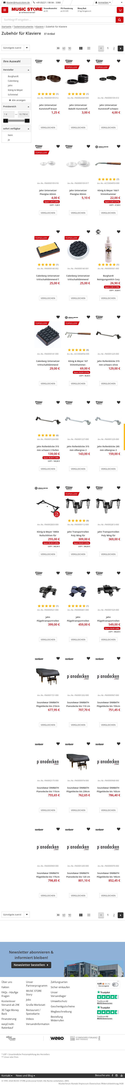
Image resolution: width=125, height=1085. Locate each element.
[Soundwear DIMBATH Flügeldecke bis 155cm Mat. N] (108, 676)
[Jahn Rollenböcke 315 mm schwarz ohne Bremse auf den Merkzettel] (118, 317)
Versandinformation (37, 1024)
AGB (121, 1083)
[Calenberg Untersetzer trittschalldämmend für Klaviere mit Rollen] (78, 263)
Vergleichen (48, 127)
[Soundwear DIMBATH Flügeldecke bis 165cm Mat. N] (108, 761)
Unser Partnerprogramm (36, 983)
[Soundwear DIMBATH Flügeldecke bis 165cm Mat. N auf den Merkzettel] (118, 743)
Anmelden (103, 2)
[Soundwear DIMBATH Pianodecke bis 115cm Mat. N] (47, 761)
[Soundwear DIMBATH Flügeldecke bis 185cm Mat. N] (108, 846)
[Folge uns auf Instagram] (116, 1075)
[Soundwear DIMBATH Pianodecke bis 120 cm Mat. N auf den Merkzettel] (88, 829)
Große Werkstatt (35, 1005)
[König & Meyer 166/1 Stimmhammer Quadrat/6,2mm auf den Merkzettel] (118, 146)
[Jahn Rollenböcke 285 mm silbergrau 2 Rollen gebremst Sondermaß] (108, 420)
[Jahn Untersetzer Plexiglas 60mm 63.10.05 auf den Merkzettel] (58, 146)
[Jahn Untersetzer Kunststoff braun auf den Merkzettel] (58, 61)
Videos (30, 1019)
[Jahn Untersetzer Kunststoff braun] (47, 78)
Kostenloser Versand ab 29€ (10, 1003)
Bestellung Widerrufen (57, 1018)
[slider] (5, 121)
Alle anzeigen (18, 100)
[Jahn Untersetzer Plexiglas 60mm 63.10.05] (48, 178)
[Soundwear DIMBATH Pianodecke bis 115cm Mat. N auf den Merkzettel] (58, 743)
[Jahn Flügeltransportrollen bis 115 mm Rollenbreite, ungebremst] (47, 590)
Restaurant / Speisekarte (33, 1011)
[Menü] (118, 982)
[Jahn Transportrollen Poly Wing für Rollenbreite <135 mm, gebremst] (108, 505)
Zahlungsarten (59, 982)
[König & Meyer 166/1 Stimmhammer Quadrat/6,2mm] (108, 164)
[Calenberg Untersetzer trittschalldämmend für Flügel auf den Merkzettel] (58, 317)
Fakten (5, 987)
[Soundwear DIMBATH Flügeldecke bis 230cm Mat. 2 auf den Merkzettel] (88, 743)
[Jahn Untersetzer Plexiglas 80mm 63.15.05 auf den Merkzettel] (88, 146)
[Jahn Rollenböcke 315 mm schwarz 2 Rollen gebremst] (47, 420)
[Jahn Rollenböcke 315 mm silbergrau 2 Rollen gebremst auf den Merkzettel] (88, 402)
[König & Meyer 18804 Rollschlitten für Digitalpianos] (47, 505)
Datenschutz (95, 1083)
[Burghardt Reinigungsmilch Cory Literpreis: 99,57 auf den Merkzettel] (118, 231)
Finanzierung (9, 1019)
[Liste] (89, 48)
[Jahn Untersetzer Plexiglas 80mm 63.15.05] (78, 164)
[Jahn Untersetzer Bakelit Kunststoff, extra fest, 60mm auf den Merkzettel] (88, 61)
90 (69, 48)
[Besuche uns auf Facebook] (112, 1075)
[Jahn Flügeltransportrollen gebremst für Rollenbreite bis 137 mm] (108, 590)
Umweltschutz (59, 1001)
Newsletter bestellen (29, 965)
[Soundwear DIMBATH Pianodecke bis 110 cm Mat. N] (78, 676)
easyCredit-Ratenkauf (8, 1025)
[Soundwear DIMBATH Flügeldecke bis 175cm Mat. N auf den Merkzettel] (58, 829)
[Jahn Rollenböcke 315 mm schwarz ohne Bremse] (108, 334)
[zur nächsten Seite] (121, 48)
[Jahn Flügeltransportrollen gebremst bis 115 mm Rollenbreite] (78, 590)
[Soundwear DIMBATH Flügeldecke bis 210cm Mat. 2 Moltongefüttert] (47, 676)
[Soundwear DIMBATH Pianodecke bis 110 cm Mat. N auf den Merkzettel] (88, 658)
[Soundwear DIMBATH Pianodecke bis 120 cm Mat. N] (78, 846)
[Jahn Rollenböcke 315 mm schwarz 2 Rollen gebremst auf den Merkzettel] (58, 402)
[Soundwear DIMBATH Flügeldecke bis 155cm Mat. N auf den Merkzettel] (118, 658)
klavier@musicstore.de (18, 2)
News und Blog (24, 1075)
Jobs (28, 999)
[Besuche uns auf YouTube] (121, 1075)
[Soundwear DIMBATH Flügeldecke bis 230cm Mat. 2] (78, 761)
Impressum (84, 1083)
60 (63, 48)
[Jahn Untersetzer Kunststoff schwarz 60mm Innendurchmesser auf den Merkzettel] (118, 61)
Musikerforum (65, 1083)
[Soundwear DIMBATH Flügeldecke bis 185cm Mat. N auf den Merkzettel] (118, 829)
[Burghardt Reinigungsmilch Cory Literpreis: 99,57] (108, 249)
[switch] (115, 984)
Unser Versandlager (58, 994)
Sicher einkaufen (60, 987)
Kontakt (6, 1075)
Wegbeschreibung (61, 1011)
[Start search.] (119, 20)
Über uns (7, 982)
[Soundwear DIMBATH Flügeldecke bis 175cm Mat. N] (47, 846)
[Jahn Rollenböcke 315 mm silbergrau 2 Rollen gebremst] (78, 420)
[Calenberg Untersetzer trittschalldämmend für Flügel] (48, 349)
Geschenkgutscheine (63, 1006)
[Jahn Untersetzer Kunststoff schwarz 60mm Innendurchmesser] (108, 93)
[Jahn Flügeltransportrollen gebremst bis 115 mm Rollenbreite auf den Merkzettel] (88, 573)
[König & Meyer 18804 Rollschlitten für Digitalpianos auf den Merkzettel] (58, 487)
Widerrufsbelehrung (110, 1083)
